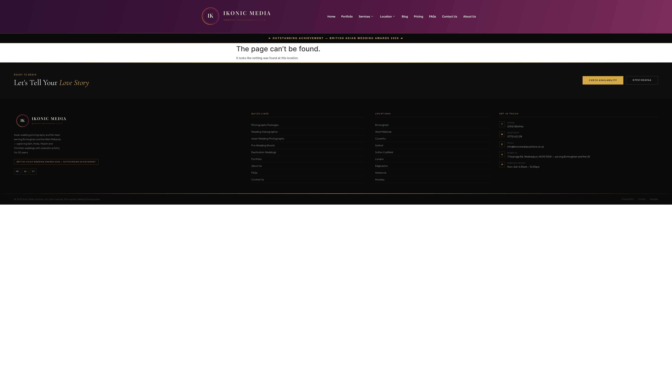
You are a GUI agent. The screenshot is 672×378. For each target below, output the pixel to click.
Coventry (380, 138)
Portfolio (347, 16)
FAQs (432, 16)
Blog (405, 16)
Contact (642, 199)
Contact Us (449, 16)
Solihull (379, 145)
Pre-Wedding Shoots (263, 145)
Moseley (379, 179)
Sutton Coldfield (384, 152)
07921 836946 (642, 80)
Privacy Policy (628, 199)
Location (386, 16)
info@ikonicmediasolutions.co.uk (525, 146)
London (379, 159)
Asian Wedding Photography (267, 138)
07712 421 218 (514, 136)
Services (364, 16)
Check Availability (603, 80)
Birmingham (382, 125)
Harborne (380, 172)
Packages (654, 199)
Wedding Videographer (264, 131)
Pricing (418, 16)
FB (17, 171)
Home (331, 16)
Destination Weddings (263, 152)
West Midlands (383, 131)
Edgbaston (381, 165)
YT (33, 171)
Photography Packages (265, 125)
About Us (469, 16)
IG (25, 171)
